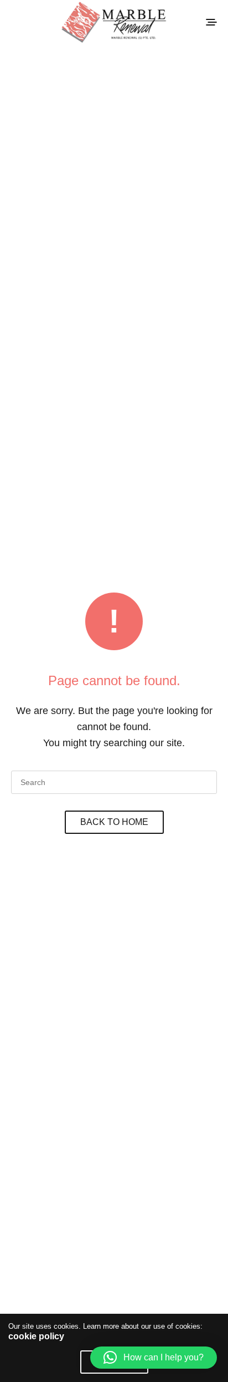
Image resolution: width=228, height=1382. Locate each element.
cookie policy (36, 1336)
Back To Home (114, 822)
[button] (153, 1357)
